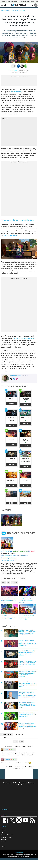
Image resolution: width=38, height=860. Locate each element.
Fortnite (15, 338)
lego (8, 582)
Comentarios (6, 734)
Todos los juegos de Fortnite (9, 558)
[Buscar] (32, 5)
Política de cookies (5, 842)
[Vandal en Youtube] (26, 819)
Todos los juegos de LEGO (8, 560)
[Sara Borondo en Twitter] (11, 379)
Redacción (3, 830)
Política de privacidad (6, 837)
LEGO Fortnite (16, 92)
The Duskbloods (15, 1)
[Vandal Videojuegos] (19, 5)
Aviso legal (4, 839)
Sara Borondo (13, 70)
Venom (32, 1)
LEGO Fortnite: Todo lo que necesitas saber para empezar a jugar (26, 617)
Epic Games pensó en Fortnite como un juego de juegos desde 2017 (8, 617)
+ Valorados (18, 734)
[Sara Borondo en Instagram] (17, 379)
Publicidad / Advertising (6, 834)
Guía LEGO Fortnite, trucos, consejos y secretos (14, 555)
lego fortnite (14, 582)
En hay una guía (27, 338)
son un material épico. (11, 235)
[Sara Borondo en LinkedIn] (14, 379)
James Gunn (23, 1)
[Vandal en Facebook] (5, 819)
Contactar (3, 832)
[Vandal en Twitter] (12, 819)
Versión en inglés (19, 852)
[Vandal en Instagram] (19, 819)
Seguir (3, 533)
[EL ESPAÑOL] (36, 5)
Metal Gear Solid (6, 1)
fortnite (3, 582)
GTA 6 (28, 1)
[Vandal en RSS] (32, 819)
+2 (13, 749)
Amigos (6, 737)
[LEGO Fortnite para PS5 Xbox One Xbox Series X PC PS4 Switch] (7, 542)
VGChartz (3, 846)
